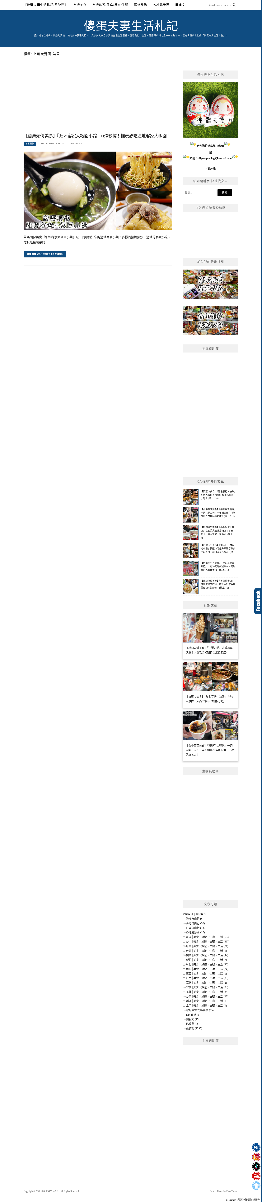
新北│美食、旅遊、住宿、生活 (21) (207, 946)
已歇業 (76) (192, 1023)
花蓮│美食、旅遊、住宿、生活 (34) (207, 991)
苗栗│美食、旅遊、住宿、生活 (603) (208, 937)
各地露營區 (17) (195, 932)
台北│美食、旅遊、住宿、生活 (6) (206, 950)
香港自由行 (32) (195, 923)
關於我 (212, 168)
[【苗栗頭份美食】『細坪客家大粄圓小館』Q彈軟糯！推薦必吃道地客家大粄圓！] (98, 190)
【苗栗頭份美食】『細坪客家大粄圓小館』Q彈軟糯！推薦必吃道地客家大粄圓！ (97, 136)
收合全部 (200, 914)
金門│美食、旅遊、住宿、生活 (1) (206, 1005)
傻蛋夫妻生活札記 (131, 26)
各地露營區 (161, 5)
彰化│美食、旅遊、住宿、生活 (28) (207, 964)
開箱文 (180, 5)
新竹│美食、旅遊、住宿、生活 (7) (206, 959)
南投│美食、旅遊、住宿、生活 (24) (207, 969)
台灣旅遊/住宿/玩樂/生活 (110, 5)
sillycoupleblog (52, 143)
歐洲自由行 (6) (195, 918)
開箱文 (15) (192, 1019)
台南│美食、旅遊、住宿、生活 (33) (207, 978)
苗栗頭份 (30, 144)
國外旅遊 (140, 5)
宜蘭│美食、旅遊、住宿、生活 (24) (207, 987)
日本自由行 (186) (196, 928)
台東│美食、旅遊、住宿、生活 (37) (207, 996)
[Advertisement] (98, 101)
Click (258, 601)
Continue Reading (50, 254)
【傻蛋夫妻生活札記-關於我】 (46, 5)
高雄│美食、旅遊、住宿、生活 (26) (207, 982)
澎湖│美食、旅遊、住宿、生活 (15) (207, 1001)
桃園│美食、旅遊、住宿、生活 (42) (207, 955)
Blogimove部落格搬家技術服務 (243, 1199)
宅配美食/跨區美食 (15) (200, 1010)
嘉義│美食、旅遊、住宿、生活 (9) (206, 973)
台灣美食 (80, 5)
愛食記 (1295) (194, 1028)
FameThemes (232, 1191)
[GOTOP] (256, 1185)
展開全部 (188, 914)
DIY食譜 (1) (193, 1014)
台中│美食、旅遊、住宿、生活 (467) (208, 941)
